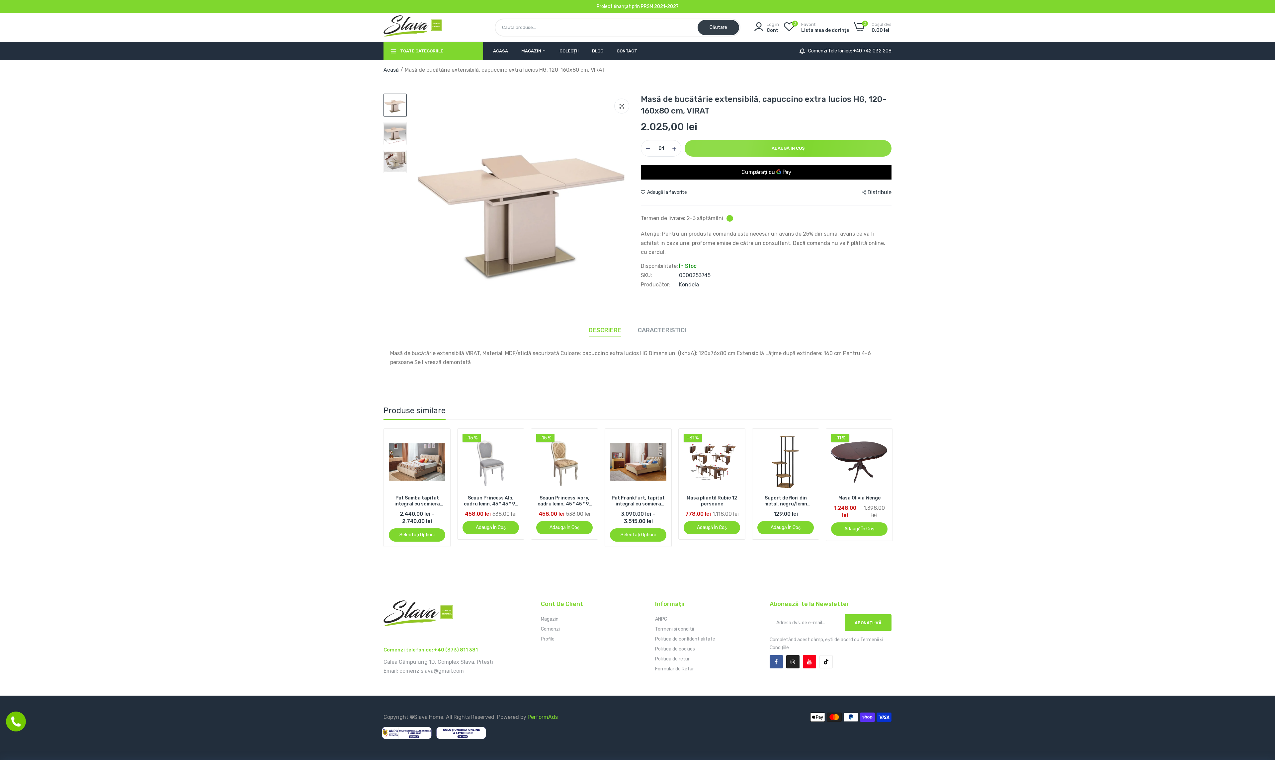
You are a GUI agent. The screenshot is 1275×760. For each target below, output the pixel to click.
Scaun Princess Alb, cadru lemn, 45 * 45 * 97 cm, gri (417, 501)
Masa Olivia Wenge (786, 498)
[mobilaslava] (412, 27)
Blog (597, 50)
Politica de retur (672, 659)
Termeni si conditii (674, 629)
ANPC (661, 619)
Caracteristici (662, 330)
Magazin (531, 50)
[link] (439, 439)
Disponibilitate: (659, 266)
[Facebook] (776, 661)
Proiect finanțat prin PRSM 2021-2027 (638, 6)
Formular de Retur (674, 669)
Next (875, 488)
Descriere (605, 330)
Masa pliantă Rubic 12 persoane (638, 501)
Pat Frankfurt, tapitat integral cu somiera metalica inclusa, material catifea (564, 501)
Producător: (655, 285)
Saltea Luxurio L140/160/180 (859, 501)
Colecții (569, 50)
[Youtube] (809, 661)
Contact (627, 50)
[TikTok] (826, 661)
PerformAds (543, 717)
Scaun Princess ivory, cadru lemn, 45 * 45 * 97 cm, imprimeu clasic (491, 501)
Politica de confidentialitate (685, 639)
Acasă (500, 50)
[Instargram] (793, 661)
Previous (400, 488)
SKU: (646, 275)
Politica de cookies (675, 649)
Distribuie (880, 192)
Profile (547, 639)
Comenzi (550, 629)
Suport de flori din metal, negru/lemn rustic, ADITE (712, 501)
